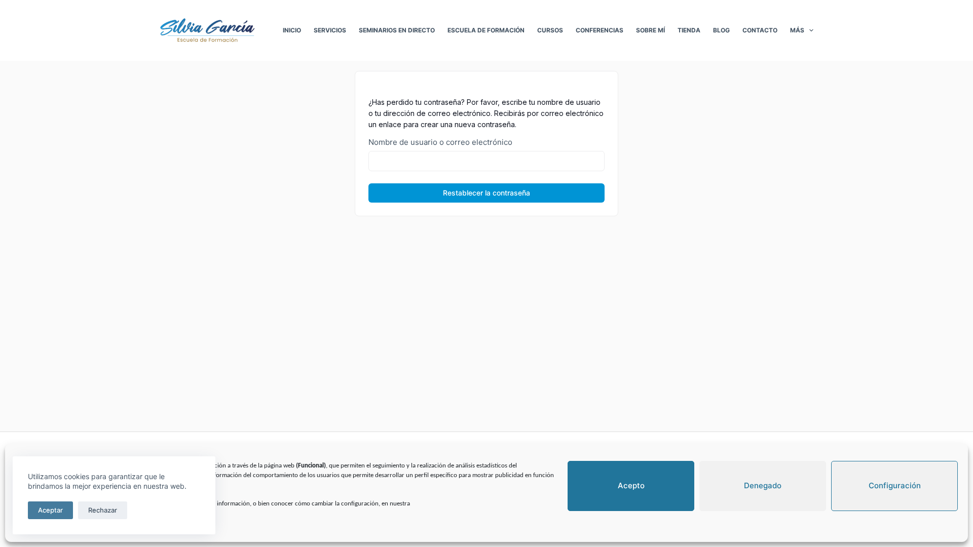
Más (797, 30)
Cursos (550, 30)
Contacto (759, 30)
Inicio (292, 30)
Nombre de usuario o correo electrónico (440, 142)
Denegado (762, 485)
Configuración (895, 485)
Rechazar (102, 510)
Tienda (689, 30)
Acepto (631, 485)
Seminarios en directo (397, 30)
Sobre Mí (650, 30)
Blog (721, 30)
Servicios (330, 30)
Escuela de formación (486, 30)
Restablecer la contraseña (486, 192)
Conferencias (599, 30)
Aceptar (50, 510)
